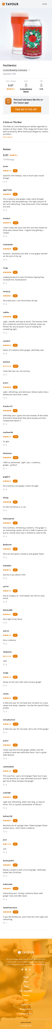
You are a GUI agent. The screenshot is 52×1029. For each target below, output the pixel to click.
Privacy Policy (26, 1009)
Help (26, 1000)
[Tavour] (26, 951)
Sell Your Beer (26, 991)
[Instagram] (30, 969)
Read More (7, 137)
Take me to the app (26, 109)
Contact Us (26, 1004)
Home (44, 4)
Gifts (26, 981)
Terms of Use (26, 1013)
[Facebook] (26, 969)
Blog (26, 986)
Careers (26, 995)
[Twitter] (22, 969)
